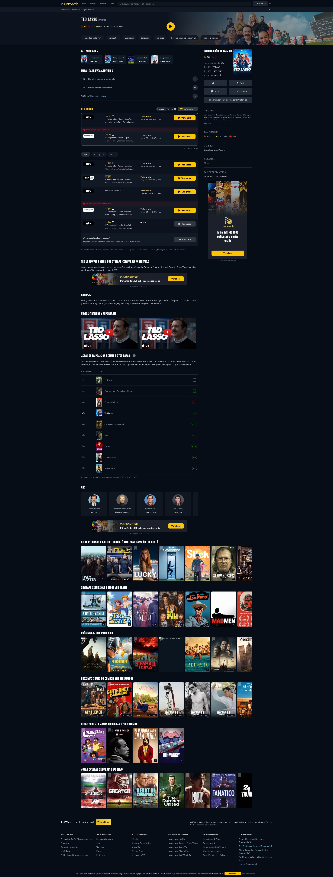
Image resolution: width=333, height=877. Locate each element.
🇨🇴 (186, 109)
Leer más (207, 123)
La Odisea (65, 851)
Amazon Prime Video (141, 843)
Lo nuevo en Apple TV (177, 847)
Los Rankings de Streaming (183, 37)
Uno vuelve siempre (212, 851)
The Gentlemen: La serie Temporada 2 (255, 846)
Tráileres (160, 37)
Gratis (113, 154)
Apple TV (136, 847)
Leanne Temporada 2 (248, 864)
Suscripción (99, 154)
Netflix (135, 839)
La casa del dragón (104, 839)
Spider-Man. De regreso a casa (74, 855)
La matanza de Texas (212, 839)
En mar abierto (209, 843)
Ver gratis (113, 37)
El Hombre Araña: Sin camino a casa (76, 839)
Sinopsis (145, 37)
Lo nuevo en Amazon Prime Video (183, 843)
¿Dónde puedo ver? (92, 37)
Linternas (100, 855)
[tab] (139, 79)
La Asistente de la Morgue (214, 847)
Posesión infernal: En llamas (215, 855)
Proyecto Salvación (69, 847)
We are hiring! (103, 822)
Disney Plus (137, 851)
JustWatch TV (138, 855)
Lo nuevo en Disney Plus (178, 851)
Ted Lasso (100, 847)
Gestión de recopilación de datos (203, 825)
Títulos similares (210, 37)
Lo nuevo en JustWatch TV (179, 855)
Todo (86, 154)
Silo (98, 843)
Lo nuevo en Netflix (176, 839)
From (98, 851)
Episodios (129, 37)
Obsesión (65, 843)
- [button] (98, 79)
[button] (171, 654)
